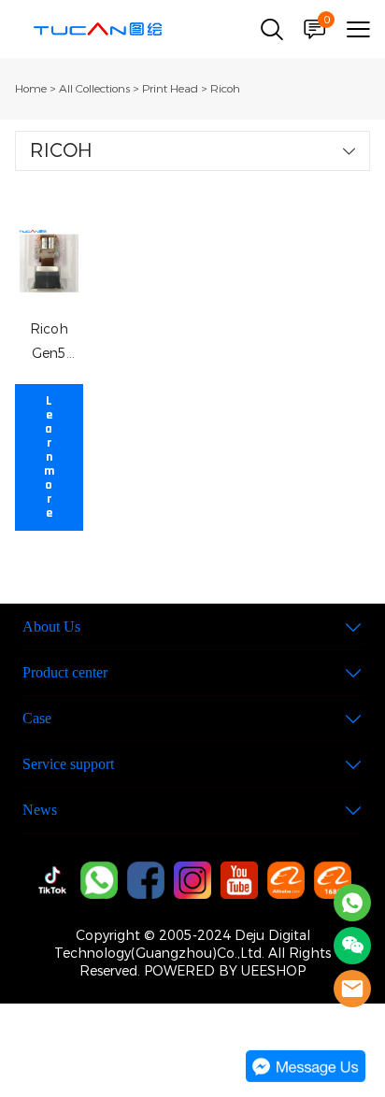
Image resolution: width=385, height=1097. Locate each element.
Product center (64, 672)
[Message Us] (305, 1078)
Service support (68, 764)
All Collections (94, 88)
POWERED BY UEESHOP (225, 971)
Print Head (170, 88)
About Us (51, 626)
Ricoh (225, 88)
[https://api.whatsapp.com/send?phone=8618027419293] (99, 880)
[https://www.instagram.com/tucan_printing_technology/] (192, 880)
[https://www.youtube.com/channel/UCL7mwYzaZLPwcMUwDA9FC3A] (239, 880)
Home (31, 88)
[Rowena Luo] (352, 902)
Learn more (49, 457)
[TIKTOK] (52, 880)
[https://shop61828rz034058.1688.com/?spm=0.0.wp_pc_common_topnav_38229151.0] (332, 880)
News (39, 810)
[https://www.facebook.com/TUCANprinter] (145, 880)
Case (36, 718)
